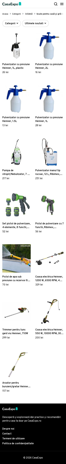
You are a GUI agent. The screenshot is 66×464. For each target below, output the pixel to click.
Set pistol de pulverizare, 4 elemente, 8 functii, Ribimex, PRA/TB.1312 (16, 225)
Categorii (16, 14)
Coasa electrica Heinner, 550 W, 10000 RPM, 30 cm (49, 331)
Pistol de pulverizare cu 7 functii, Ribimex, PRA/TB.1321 (49, 225)
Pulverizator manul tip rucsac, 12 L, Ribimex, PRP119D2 (47, 172)
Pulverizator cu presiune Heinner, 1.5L (16, 119)
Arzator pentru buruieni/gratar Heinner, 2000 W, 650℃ (15, 385)
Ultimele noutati (34, 23)
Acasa (5, 14)
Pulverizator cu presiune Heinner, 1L (49, 119)
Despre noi (8, 428)
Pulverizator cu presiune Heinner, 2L (49, 66)
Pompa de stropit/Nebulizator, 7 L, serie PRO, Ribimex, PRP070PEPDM (15, 172)
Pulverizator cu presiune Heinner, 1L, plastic (16, 66)
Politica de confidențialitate (18, 443)
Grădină (29, 14)
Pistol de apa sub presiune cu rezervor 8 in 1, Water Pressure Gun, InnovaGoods (16, 278)
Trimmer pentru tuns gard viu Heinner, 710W (15, 331)
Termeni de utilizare (13, 438)
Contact (7, 433)
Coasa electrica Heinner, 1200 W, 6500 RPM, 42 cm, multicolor (49, 278)
